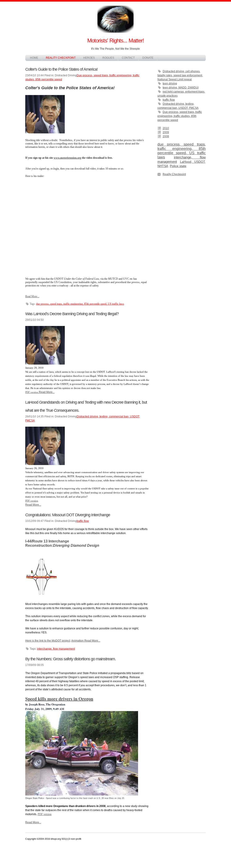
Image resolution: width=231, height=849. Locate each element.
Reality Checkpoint (174, 174)
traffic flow (169, 99)
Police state (178, 166)
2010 (166, 128)
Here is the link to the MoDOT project (47, 640)
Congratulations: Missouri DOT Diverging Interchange (67, 515)
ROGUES (108, 57)
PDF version (31, 392)
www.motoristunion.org (67, 157)
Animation (77, 640)
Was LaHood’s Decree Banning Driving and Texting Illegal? (72, 314)
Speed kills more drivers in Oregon (59, 698)
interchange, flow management (56, 648)
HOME (34, 57)
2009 (166, 132)
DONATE (147, 57)
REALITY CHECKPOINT (61, 57)
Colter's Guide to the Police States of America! (61, 69)
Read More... (32, 296)
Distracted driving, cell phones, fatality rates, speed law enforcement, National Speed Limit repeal (180, 75)
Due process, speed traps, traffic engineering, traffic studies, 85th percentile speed (179, 116)
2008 (166, 136)
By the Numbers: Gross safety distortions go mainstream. (70, 659)
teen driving (170, 83)
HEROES (89, 57)
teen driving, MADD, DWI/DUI (181, 87)
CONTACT (128, 57)
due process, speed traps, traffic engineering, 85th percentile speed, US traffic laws (80, 303)
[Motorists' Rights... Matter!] (115, 34)
